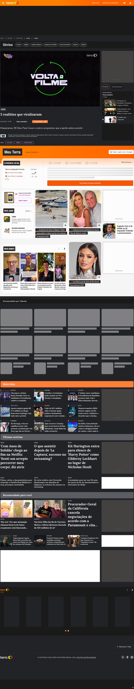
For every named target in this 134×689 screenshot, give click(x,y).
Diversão (10, 38)
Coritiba (47, 390)
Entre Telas (19, 38)
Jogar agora (23, 200)
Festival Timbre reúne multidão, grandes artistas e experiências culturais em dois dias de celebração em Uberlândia (56, 541)
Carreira (13, 421)
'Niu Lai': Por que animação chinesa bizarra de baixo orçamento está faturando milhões (13, 525)
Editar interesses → (127, 162)
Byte (79, 405)
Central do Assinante (110, 3)
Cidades (46, 405)
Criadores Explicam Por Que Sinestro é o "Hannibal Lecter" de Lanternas (89, 541)
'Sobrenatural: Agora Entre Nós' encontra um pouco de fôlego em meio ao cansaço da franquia (22, 541)
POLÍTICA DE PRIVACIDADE (86, 657)
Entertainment (107, 93)
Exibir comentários (22, 121)
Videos (36, 38)
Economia (47, 421)
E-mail (124, 3)
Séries (28, 38)
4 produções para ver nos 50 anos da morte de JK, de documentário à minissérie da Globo (83, 482)
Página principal (12, 3)
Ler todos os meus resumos (90, 183)
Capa (2, 38)
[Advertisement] (118, 483)
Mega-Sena (14, 405)
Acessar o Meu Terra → (32, 152)
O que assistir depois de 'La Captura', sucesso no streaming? (50, 452)
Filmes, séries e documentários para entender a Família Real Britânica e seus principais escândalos (16, 482)
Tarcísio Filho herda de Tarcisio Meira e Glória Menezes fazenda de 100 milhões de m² (50, 525)
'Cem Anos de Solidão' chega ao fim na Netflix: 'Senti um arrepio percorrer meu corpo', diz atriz (14, 456)
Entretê (36, 519)
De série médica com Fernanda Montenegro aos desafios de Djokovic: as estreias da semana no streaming (49, 483)
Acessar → (28, 211)
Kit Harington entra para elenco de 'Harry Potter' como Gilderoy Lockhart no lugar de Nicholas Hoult (83, 456)
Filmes (2, 519)
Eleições (13, 390)
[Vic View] (3, 135)
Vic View (9, 142)
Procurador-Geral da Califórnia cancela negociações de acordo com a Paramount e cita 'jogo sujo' (82, 514)
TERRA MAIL (95, 3)
